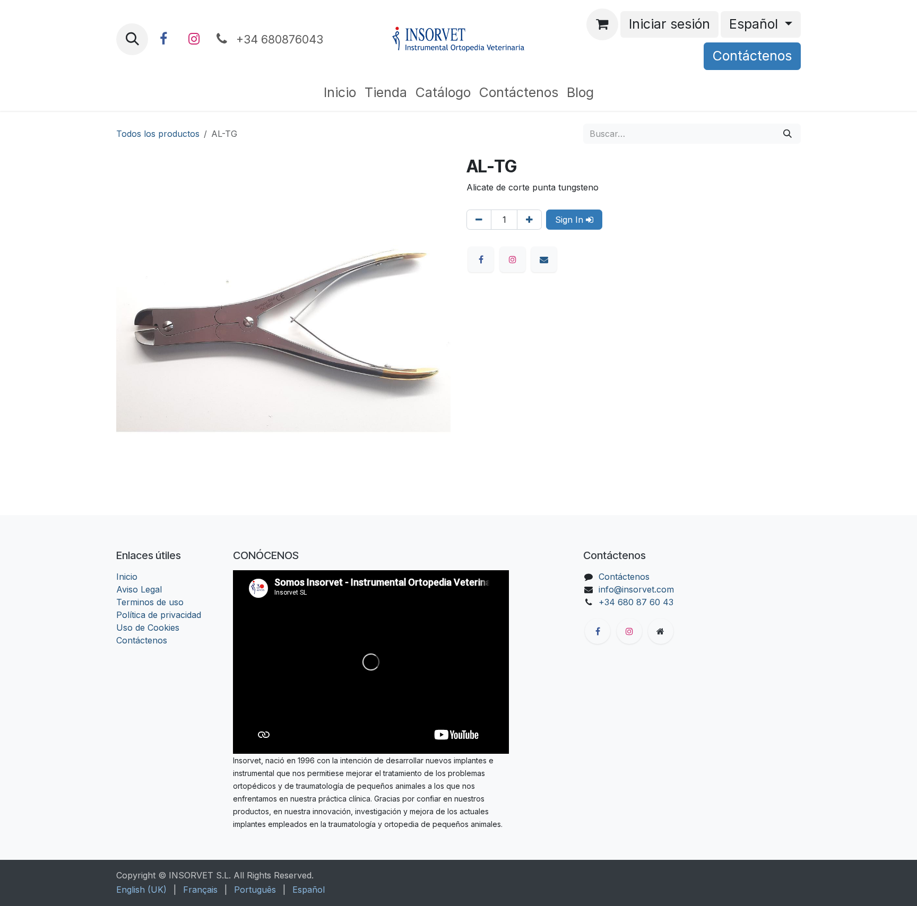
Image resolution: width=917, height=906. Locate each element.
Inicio (126, 576)
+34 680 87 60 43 (636, 602)
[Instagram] (193, 39)
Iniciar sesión (669, 24)
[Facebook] (163, 39)
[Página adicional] (660, 631)
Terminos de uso (150, 602)
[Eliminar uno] (478, 220)
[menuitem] (339, 93)
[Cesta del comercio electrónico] (602, 24)
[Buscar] (787, 134)
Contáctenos (752, 56)
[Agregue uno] (529, 220)
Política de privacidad (158, 614)
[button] (132, 39)
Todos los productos (158, 133)
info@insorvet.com (636, 589)
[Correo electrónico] (544, 259)
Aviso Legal (139, 589)
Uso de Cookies (147, 627)
